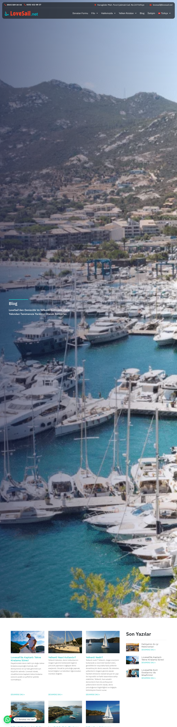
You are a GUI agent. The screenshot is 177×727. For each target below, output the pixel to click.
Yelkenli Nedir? (94, 657)
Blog (142, 13)
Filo (93, 13)
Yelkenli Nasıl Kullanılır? (62, 657)
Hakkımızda (107, 13)
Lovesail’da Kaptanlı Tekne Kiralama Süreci (152, 658)
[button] (13, 5)
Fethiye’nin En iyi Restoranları (149, 645)
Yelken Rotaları (126, 13)
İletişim (151, 13)
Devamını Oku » (18, 694)
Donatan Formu (80, 13)
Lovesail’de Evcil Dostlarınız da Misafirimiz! (149, 672)
